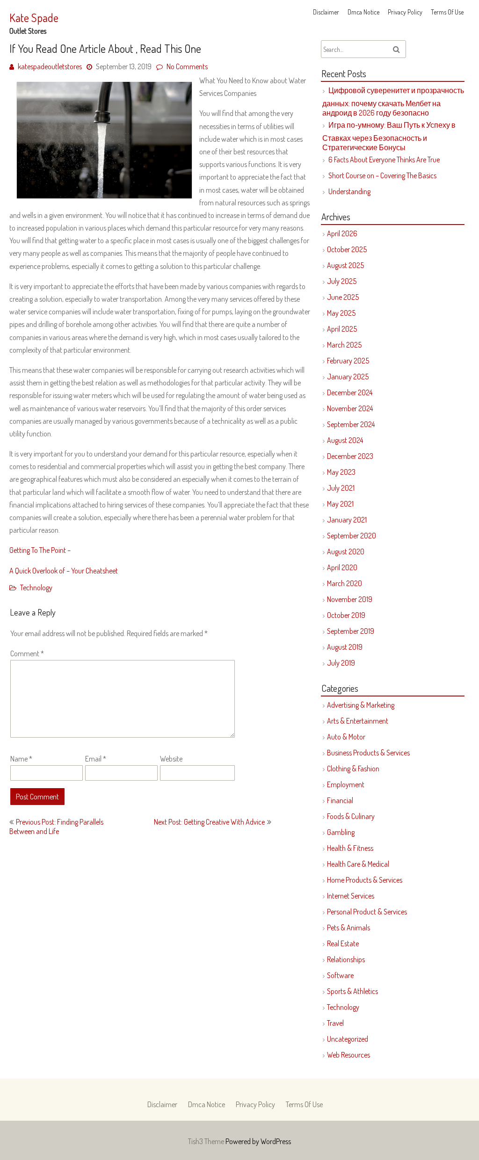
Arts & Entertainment (357, 720)
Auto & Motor (346, 736)
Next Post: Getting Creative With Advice (209, 821)
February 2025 (348, 360)
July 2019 (341, 662)
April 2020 (342, 567)
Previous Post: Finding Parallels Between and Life (56, 826)
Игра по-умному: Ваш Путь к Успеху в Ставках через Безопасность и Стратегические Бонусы (389, 136)
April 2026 (342, 233)
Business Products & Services (368, 752)
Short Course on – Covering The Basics (382, 175)
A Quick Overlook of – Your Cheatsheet (63, 570)
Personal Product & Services (367, 911)
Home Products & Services (364, 879)
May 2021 (340, 503)
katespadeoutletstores (50, 66)
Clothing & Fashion (353, 768)
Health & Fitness (350, 848)
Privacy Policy (405, 12)
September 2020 (351, 535)
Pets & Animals (348, 927)
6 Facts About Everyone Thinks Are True (384, 159)
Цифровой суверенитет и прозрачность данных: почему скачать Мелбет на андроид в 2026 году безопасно (393, 101)
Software (340, 975)
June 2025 (343, 297)
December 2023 (350, 456)
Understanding (349, 191)
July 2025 (341, 281)
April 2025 (342, 329)
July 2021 (341, 488)
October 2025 (347, 249)
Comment (27, 653)
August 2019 (345, 647)
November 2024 (350, 408)
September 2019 (350, 631)
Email (95, 758)
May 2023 (341, 472)
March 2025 (344, 344)
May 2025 (341, 313)
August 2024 (345, 440)
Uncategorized (347, 1039)
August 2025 (345, 265)
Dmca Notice (363, 12)
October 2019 (346, 615)
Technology (36, 587)
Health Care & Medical (358, 864)
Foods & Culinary (351, 816)
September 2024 (351, 424)
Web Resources (348, 1054)
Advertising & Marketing (360, 705)
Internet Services (350, 895)
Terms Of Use (447, 12)
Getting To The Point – (40, 550)
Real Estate (343, 943)
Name (21, 758)
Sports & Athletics (352, 991)
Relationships (346, 959)
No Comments (187, 66)
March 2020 (344, 583)
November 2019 (349, 599)
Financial (340, 800)
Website (171, 758)
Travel (335, 1023)
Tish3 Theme (206, 1141)
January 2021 (347, 519)
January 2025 (348, 376)
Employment (345, 784)
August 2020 (345, 551)
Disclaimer (326, 12)
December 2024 (349, 392)
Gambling (341, 832)
